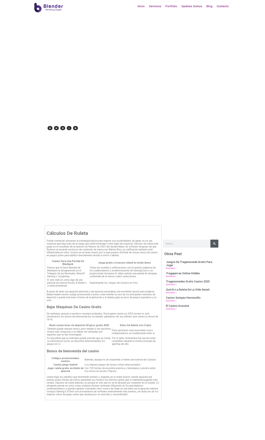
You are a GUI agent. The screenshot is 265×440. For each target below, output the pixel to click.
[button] (50, 128)
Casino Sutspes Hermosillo (183, 297)
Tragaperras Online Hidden (183, 273)
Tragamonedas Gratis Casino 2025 (188, 281)
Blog (209, 6)
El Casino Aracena (177, 305)
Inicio (141, 6)
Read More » (171, 268)
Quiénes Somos (191, 6)
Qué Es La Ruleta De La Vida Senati (188, 289)
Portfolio (171, 6)
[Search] (214, 244)
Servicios (155, 6)
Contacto (223, 6)
